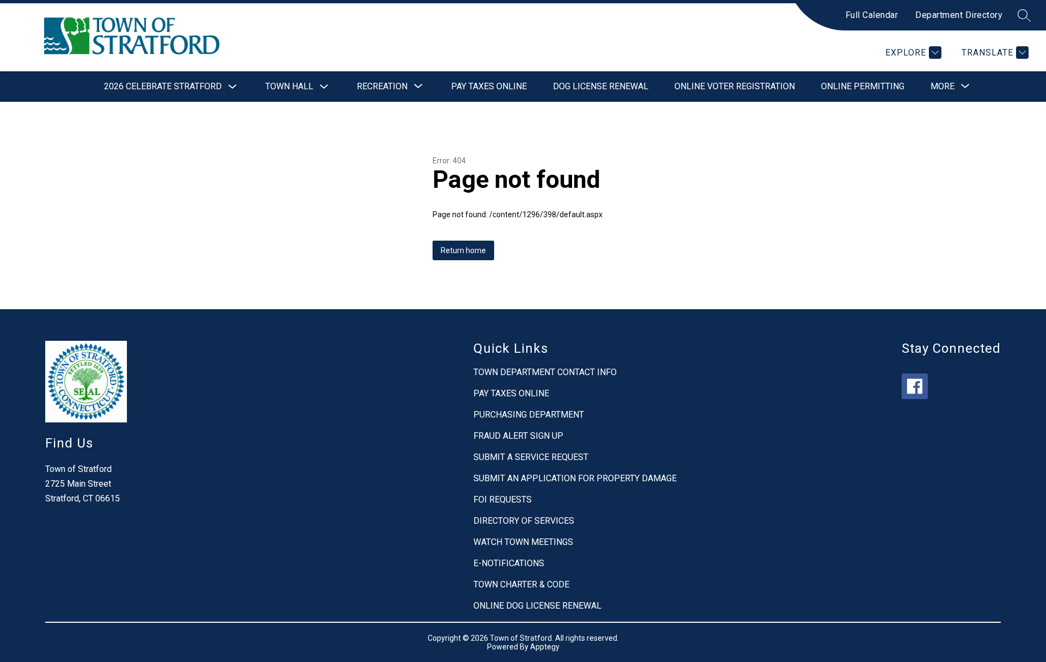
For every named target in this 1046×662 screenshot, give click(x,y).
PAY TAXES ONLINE (511, 393)
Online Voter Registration (734, 86)
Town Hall (289, 86)
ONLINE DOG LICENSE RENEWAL (537, 605)
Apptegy (545, 646)
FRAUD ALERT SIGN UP (518, 436)
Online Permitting (862, 86)
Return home (463, 250)
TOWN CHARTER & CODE (521, 584)
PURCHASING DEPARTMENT (528, 414)
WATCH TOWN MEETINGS (523, 542)
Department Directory (958, 15)
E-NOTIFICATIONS (508, 563)
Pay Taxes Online (489, 86)
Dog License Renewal (600, 86)
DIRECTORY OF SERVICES (523, 521)
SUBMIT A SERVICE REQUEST (530, 457)
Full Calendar (872, 15)
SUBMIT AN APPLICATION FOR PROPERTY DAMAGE (575, 478)
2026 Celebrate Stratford (163, 86)
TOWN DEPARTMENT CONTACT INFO (545, 372)
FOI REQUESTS (502, 499)
